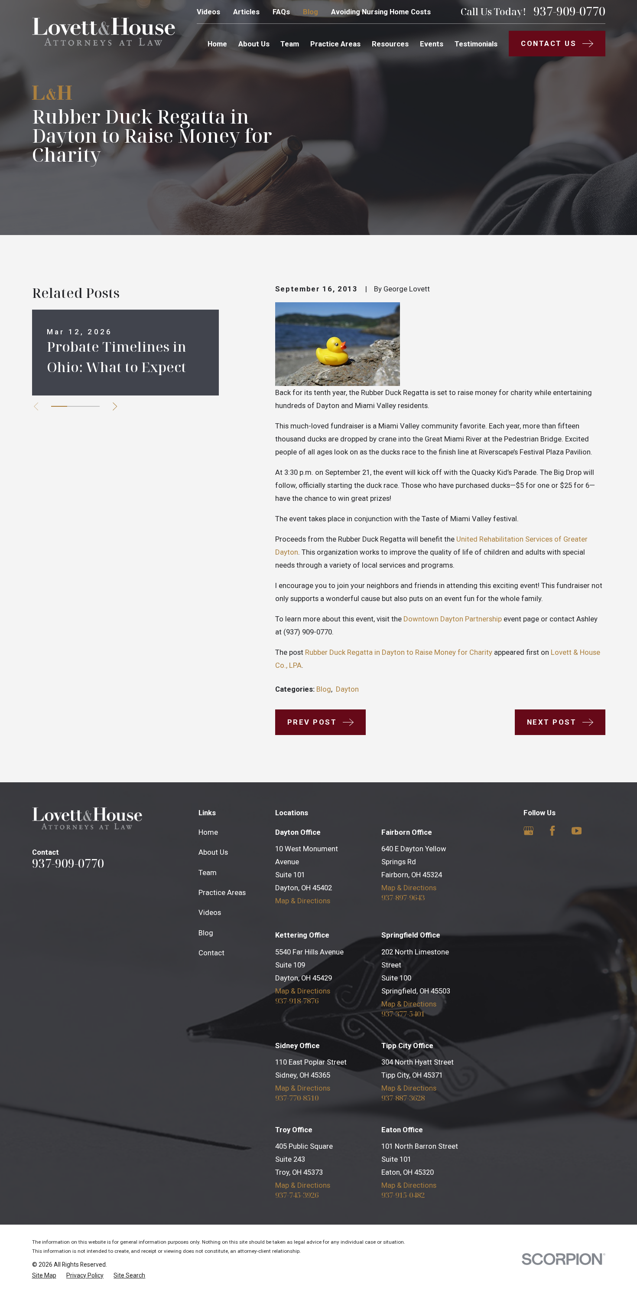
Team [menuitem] (289, 43)
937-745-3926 (296, 1195)
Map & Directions (302, 900)
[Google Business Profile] (528, 831)
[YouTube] (577, 831)
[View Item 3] (91, 406)
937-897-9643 (403, 898)
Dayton (347, 689)
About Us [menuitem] (254, 43)
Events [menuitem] (431, 43)
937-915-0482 (403, 1195)
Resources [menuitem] (390, 43)
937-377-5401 (403, 1014)
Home (208, 832)
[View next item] (115, 406)
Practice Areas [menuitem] (335, 43)
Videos (208, 11)
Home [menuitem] (217, 43)
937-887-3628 (403, 1098)
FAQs (281, 11)
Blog (310, 11)
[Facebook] (552, 831)
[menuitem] (44, 1275)
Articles (246, 11)
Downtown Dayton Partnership (452, 618)
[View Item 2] (75, 406)
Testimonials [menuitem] (476, 43)
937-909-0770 (569, 11)
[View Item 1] (59, 406)
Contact (211, 952)
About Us (213, 852)
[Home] (103, 31)
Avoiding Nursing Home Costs (381, 11)
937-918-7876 (296, 1001)
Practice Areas (222, 892)
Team (207, 872)
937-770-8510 (296, 1098)
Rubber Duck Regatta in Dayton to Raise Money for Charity (398, 652)
